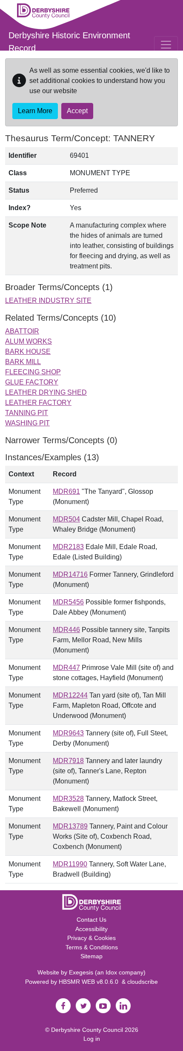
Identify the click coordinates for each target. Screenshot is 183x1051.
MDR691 (66, 491)
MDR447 (66, 667)
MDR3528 (68, 798)
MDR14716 (70, 574)
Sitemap (91, 956)
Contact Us (91, 919)
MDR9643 (68, 733)
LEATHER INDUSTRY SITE (48, 300)
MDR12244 (70, 695)
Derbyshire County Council (87, 1029)
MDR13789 (70, 826)
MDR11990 (70, 864)
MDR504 (66, 519)
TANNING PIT (26, 412)
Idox (111, 972)
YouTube (103, 1006)
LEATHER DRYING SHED (46, 392)
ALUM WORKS (28, 341)
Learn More (35, 110)
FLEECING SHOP (33, 372)
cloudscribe (142, 981)
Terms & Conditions (92, 947)
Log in (91, 1038)
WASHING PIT (27, 423)
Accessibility (91, 929)
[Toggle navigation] (166, 44)
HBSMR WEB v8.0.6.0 (90, 981)
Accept (77, 110)
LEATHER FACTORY (38, 402)
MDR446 (66, 629)
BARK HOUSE (28, 351)
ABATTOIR (22, 331)
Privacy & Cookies (91, 937)
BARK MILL (23, 361)
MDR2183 (68, 546)
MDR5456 (68, 602)
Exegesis (81, 972)
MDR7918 (68, 760)
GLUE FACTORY (31, 382)
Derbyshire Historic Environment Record (69, 42)
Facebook (63, 1006)
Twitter (83, 1006)
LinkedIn (123, 1006)
